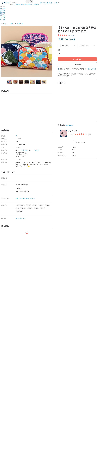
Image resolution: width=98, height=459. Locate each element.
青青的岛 (36, 4)
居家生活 (2, 12)
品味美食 (2, 18)
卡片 (28, 205)
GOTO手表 (16, 4)
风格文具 (2, 14)
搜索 (28, 2)
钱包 (12, 24)
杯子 (32, 4)
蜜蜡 (26, 4)
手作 (41, 205)
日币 (47, 205)
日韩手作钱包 (21, 208)
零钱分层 (19, 211)
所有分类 (2, 20)
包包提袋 (2, 10)
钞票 (36, 208)
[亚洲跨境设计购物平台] (6, 2)
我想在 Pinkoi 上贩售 (46, 3)
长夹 (42, 208)
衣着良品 (2, 16)
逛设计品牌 (69, 125)
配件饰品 (2, 8)
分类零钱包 (20, 205)
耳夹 (11, 4)
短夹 (30, 208)
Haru (29, 4)
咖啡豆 (21, 4)
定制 (34, 205)
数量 (59, 50)
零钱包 (19, 24)
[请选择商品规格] (67, 46)
